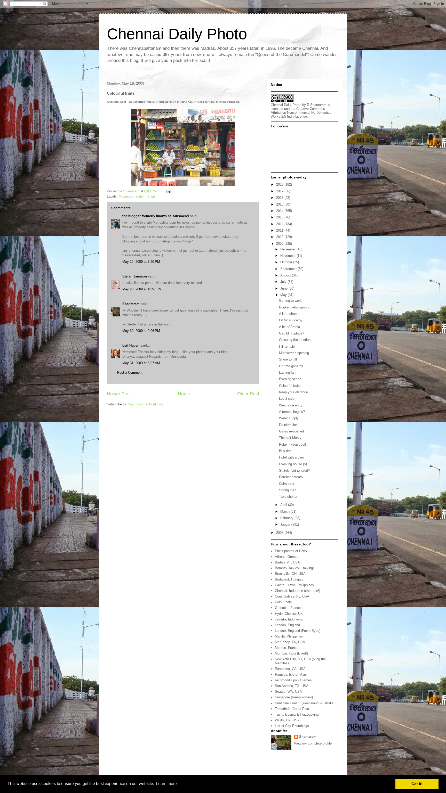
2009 (280, 244)
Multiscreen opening (294, 353)
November (288, 256)
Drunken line (288, 425)
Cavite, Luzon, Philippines (294, 585)
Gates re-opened (291, 431)
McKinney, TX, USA (290, 642)
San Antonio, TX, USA (291, 686)
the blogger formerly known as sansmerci (155, 216)
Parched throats (291, 477)
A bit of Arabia (289, 327)
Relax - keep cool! (292, 444)
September (289, 269)
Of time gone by (291, 366)
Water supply (289, 418)
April (284, 505)
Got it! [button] (417, 784)
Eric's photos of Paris (291, 551)
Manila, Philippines (289, 636)
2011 (280, 230)
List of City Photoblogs (292, 726)
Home (184, 393)
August (286, 275)
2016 (280, 198)
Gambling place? (291, 333)
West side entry (290, 405)
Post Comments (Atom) (145, 404)
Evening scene (290, 379)
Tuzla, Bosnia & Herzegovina (296, 714)
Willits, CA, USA (287, 720)
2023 (280, 184)
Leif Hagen (130, 345)
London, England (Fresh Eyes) (297, 631)
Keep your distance (293, 392)
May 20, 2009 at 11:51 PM (142, 289)
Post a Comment (129, 372)
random (140, 196)
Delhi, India (283, 602)
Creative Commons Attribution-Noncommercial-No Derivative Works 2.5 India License (301, 112)
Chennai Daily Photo (177, 34)
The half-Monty (290, 438)
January (286, 524)
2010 (280, 237)
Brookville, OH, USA (290, 574)
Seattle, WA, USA (288, 691)
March (285, 511)
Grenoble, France (288, 608)
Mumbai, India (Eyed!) (291, 653)
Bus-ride (285, 451)
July (284, 282)
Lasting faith (288, 372)
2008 (280, 533)
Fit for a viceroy (290, 320)
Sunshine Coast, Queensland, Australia (304, 703)
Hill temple (287, 346)
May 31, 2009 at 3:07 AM (141, 363)
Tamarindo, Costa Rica (292, 709)
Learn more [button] (166, 783)
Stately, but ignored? (294, 470)
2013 (280, 217)
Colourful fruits (290, 386)
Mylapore (125, 196)
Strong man (287, 490)
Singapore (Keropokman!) (294, 697)
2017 (280, 191)
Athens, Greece (286, 557)
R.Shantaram (316, 105)
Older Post (248, 393)
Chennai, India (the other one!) (297, 591)
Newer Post (119, 393)
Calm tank (286, 484)
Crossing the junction (294, 340)
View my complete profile (313, 743)
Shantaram (131, 304)
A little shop (288, 314)
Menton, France (286, 648)
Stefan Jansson (134, 276)
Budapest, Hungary (289, 579)
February (287, 518)
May (284, 295)
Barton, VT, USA (287, 562)
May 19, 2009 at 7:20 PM (141, 262)
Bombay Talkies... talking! (294, 568)
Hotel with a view (291, 457)
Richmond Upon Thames (293, 680)
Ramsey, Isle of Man (290, 674)
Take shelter (288, 496)
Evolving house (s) (293, 464)
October (286, 262)
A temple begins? (292, 412)
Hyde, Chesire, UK (289, 614)
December (288, 249)
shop (151, 196)
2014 (280, 211)
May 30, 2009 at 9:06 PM (141, 331)
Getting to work (290, 301)
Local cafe (286, 398)
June (284, 288)
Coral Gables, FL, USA (292, 596)
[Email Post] (168, 191)
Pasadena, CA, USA (290, 669)
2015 (280, 204)
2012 (280, 224)
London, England (287, 625)
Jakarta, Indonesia (288, 619)
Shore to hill (288, 359)
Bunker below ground (294, 307)
